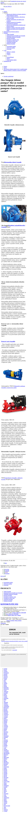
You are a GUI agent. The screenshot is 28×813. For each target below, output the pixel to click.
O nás (5, 50)
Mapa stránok (18, 620)
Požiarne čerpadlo (11, 43)
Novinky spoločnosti (8, 76)
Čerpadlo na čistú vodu (12, 41)
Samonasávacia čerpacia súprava (11, 31)
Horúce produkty (11, 620)
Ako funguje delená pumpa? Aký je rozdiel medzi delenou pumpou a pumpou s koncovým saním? (15, 69)
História (8, 53)
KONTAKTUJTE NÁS (9, 604)
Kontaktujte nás (7, 61)
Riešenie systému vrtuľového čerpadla (16, 27)
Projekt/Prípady (10, 57)
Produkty (6, 33)
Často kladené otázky (12, 60)
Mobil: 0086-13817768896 (14, 615)
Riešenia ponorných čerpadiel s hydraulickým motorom (14, 23)
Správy (8, 58)
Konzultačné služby (11, 46)
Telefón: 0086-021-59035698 (19, 612)
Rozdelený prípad (14, 225)
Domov (5, 11)
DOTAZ (3, 576)
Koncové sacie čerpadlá (8, 341)
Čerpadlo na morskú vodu (13, 39)
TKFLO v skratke (11, 51)
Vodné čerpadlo (10, 34)
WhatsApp (3, 623)
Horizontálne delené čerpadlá (12, 162)
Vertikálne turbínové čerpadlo (13, 37)
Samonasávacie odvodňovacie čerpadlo (16, 35)
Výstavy (9, 54)
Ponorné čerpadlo (11, 38)
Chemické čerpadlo (11, 42)
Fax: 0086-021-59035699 (12, 614)
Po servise (9, 49)
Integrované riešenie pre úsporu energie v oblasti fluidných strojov (16, 15)
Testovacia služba (11, 47)
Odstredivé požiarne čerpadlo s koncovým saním (13, 386)
